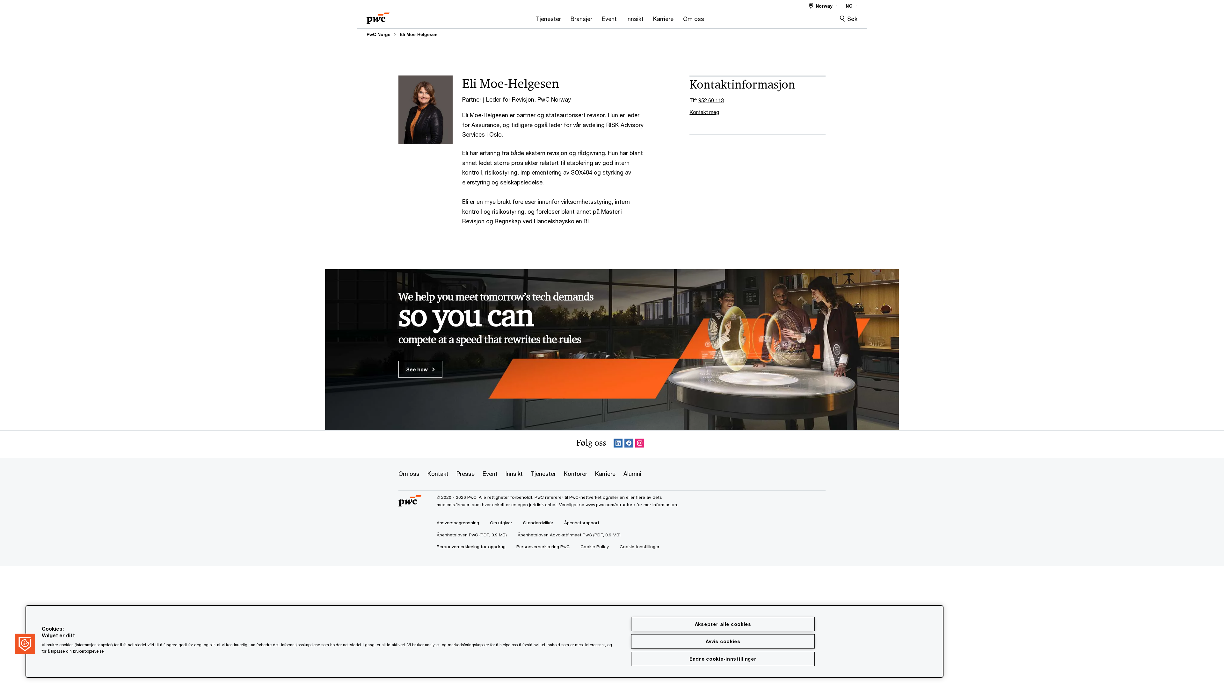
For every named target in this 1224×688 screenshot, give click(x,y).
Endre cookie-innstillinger (723, 659)
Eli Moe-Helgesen (419, 34)
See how (417, 369)
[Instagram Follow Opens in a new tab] (639, 444)
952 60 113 (711, 100)
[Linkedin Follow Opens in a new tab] (618, 444)
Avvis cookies (723, 641)
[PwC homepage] (378, 16)
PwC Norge (378, 34)
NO (849, 6)
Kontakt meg (704, 112)
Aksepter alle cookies (723, 624)
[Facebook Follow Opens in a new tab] (628, 444)
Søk (852, 18)
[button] (25, 644)
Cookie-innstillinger (639, 546)
